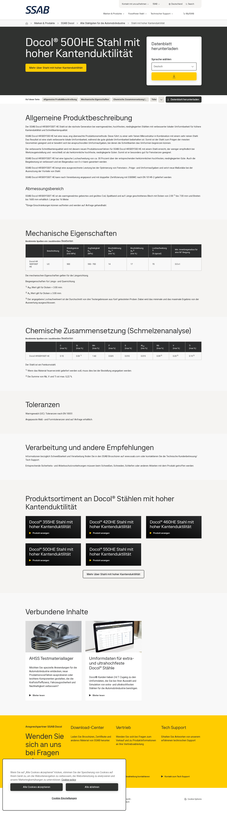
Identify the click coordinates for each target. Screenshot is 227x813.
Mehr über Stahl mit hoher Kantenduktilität (56, 67)
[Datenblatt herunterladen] (174, 76)
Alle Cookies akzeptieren (36, 787)
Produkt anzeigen (41, 533)
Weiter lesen (39, 695)
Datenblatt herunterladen (185, 99)
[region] (64, 785)
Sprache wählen (161, 59)
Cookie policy (68, 779)
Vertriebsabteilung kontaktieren (134, 776)
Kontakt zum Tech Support (177, 776)
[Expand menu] (161, 99)
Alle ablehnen (92, 787)
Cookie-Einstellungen (64, 798)
